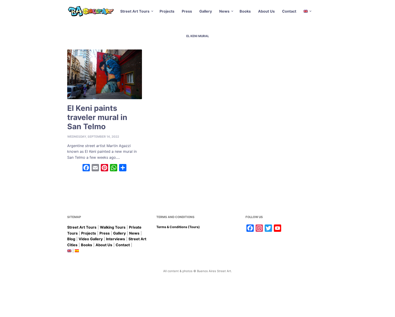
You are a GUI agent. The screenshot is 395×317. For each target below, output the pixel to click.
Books (245, 11)
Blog (71, 239)
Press (187, 11)
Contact (289, 11)
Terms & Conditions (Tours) (178, 227)
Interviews (115, 239)
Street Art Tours (134, 11)
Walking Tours (112, 227)
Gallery (205, 11)
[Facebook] (86, 168)
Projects (167, 11)
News (224, 11)
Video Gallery (91, 239)
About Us (266, 11)
